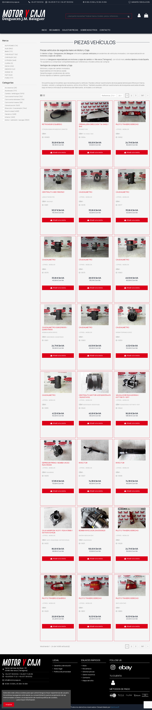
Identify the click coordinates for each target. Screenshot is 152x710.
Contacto (86, 677)
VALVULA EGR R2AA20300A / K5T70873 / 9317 (127, 396)
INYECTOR (83, 462)
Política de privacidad (62, 671)
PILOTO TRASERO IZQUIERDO (54, 598)
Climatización (12, 105)
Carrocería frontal (14, 96)
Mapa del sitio (88, 680)
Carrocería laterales (14, 99)
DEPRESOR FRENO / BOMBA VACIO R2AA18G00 (55, 463)
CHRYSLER (11, 57)
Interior (10, 117)
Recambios (87, 669)
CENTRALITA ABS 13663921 (53, 192)
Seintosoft (115, 707)
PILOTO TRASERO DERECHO (127, 124)
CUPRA (9, 63)
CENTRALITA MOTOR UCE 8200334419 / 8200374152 (95, 396)
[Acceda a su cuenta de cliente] (113, 684)
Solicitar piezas (89, 671)
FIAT (9, 75)
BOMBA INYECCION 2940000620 (92, 530)
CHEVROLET (11, 54)
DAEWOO (10, 69)
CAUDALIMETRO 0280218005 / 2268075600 (54, 328)
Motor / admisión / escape (17, 120)
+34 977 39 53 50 (37, 2)
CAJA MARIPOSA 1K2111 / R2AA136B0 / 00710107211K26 (57, 531)
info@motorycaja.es (11, 2)
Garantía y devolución (62, 665)
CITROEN (10, 60)
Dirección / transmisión (16, 108)
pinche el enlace (9, 700)
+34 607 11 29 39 (26, 674)
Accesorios (11, 88)
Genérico (10, 114)
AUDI (9, 48)
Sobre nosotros (89, 674)
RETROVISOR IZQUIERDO (52, 124)
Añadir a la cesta (59, 152)
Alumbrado (11, 91)
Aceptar (9, 704)
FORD (9, 78)
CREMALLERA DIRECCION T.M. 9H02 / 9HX (94, 125)
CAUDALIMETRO (85, 192)
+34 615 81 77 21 (53, 2)
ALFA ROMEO (11, 45)
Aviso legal (58, 669)
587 (142, 95)
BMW (9, 51)
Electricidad (12, 111)
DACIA (9, 66)
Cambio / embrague (14, 93)
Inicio (85, 665)
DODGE (9, 72)
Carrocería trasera (14, 102)
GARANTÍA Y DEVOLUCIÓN (140, 2)
